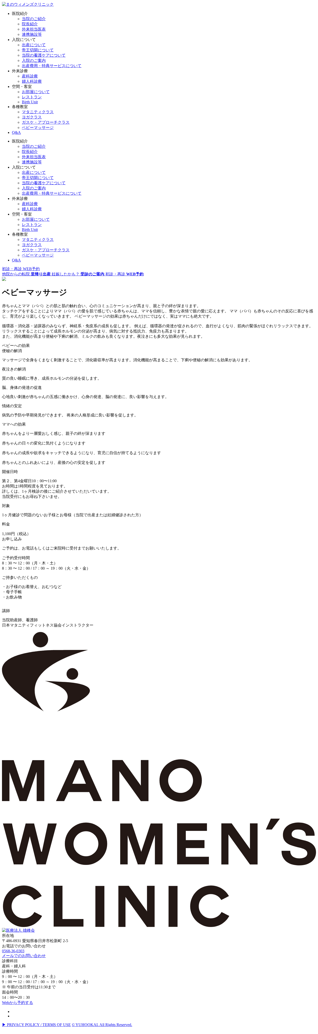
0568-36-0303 (13, 951)
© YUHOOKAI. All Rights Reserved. (102, 1025)
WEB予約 (21, 269)
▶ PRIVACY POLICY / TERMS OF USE (36, 1025)
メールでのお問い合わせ (24, 956)
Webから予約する (17, 1002)
